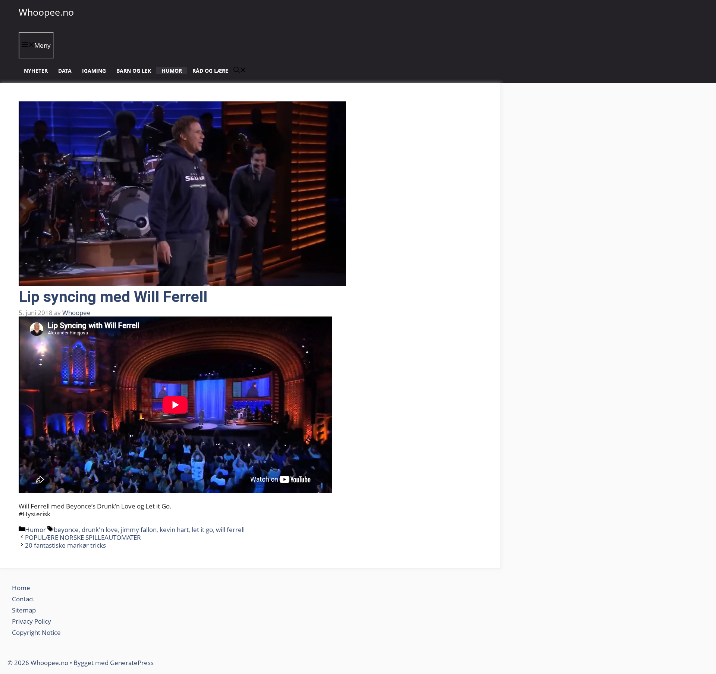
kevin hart (174, 529)
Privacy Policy (32, 621)
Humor (171, 70)
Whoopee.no (46, 12)
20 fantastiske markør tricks (65, 545)
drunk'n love (100, 529)
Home (21, 587)
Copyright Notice (36, 632)
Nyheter (36, 70)
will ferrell (230, 529)
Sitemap (24, 610)
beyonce (66, 529)
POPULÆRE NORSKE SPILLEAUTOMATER (83, 537)
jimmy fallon (139, 529)
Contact (23, 599)
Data (65, 70)
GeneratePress (132, 662)
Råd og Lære (210, 70)
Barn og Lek (133, 70)
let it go (202, 529)
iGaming (94, 70)
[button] (239, 70)
